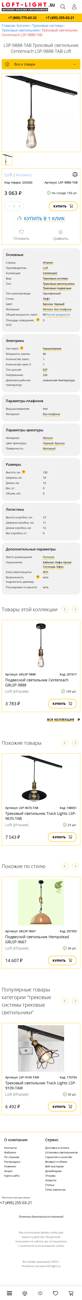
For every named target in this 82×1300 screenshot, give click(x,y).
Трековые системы (47, 25)
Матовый (49, 448)
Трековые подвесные (57, 288)
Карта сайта (12, 1175)
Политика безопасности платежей (41, 1216)
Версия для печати (75, 174)
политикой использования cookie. (42, 1246)
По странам (11, 1157)
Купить (60, 206)
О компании (16, 1139)
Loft (8, 174)
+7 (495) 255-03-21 (60, 18)
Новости (50, 1180)
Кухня (67, 562)
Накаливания (52, 348)
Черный (59, 304)
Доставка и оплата (57, 1148)
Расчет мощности (58, 314)
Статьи (49, 1185)
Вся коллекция (60, 719)
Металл (48, 309)
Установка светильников (61, 1152)
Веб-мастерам (54, 1166)
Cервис (52, 1139)
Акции (8, 1171)
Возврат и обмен (56, 1162)
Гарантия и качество (58, 1157)
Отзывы (50, 1175)
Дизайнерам (53, 1171)
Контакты (10, 1148)
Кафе (58, 562)
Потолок (48, 557)
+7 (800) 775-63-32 (22, 18)
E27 (45, 370)
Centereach (50, 273)
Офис (60, 567)
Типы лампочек (55, 1189)
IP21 (45, 572)
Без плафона (62, 309)
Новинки (10, 1166)
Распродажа (12, 1162)
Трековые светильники (21, 30)
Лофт (46, 299)
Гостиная (49, 567)
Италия (22, 174)
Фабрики (10, 1152)
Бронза (48, 304)
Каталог (23, 25)
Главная (8, 25)
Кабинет (48, 562)
